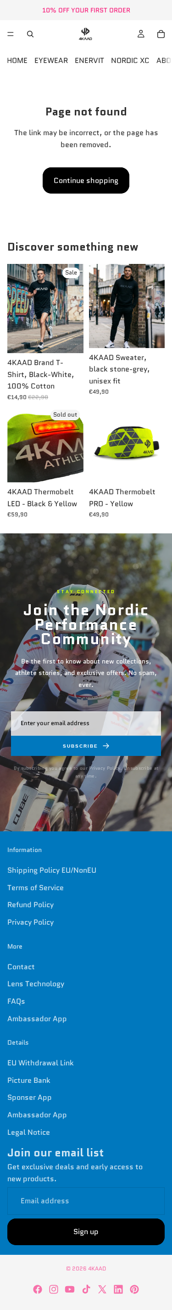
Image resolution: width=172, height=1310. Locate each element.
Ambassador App (37, 1018)
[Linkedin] (118, 1289)
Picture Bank (28, 1080)
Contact (21, 966)
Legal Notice (28, 1132)
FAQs (16, 1001)
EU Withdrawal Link (40, 1063)
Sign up (86, 1231)
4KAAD (97, 1268)
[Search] (30, 34)
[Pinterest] (134, 1289)
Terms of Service (35, 887)
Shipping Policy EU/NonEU (51, 870)
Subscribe (80, 746)
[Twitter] (102, 1289)
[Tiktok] (86, 1289)
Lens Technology (35, 983)
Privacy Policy (30, 922)
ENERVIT (89, 60)
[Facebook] (37, 1289)
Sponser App (29, 1098)
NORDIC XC (130, 60)
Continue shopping (86, 180)
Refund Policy (30, 904)
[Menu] (10, 34)
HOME (17, 60)
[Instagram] (53, 1289)
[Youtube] (69, 1289)
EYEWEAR (51, 60)
